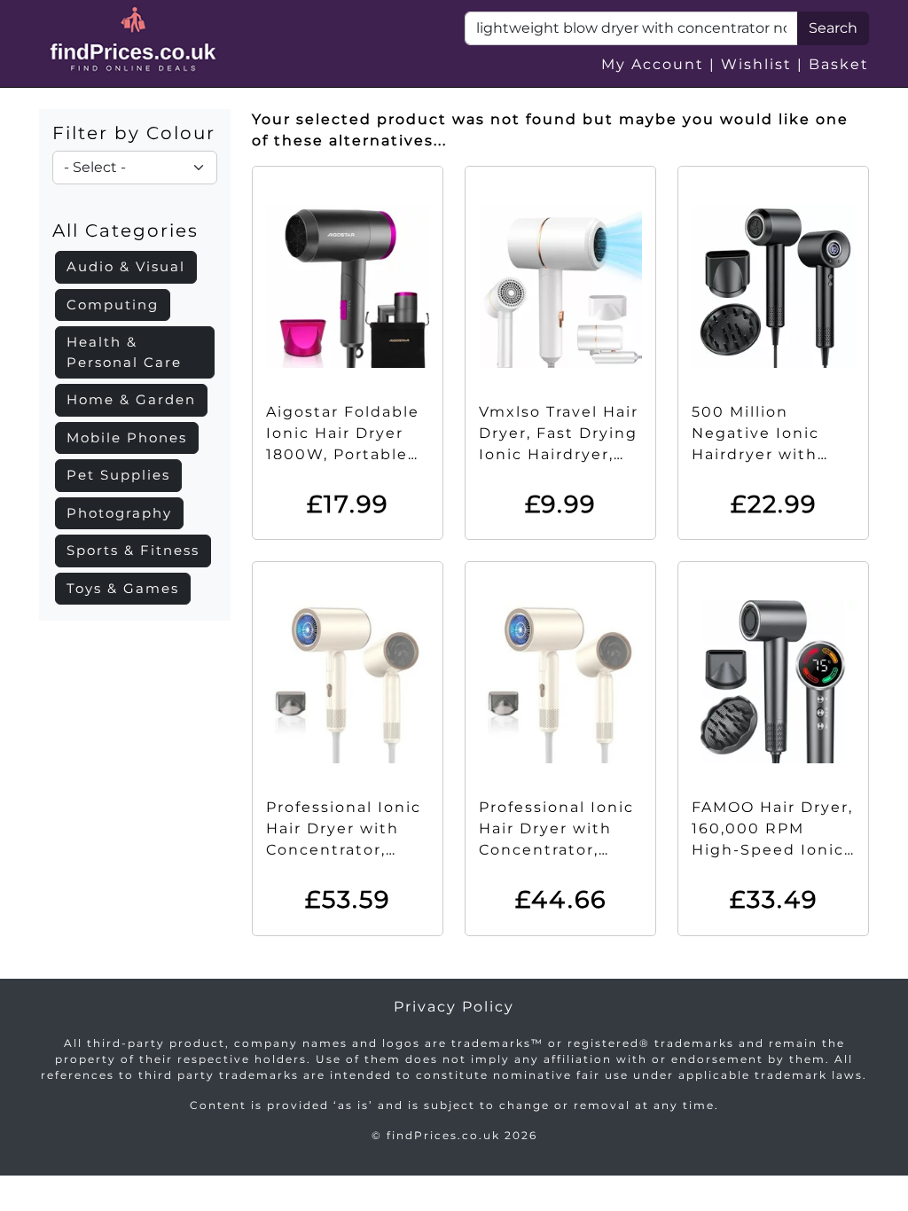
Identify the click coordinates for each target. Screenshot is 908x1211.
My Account (652, 64)
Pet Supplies (118, 474)
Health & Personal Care (124, 352)
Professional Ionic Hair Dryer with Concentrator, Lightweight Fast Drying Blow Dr (343, 850)
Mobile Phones (127, 437)
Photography (119, 512)
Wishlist (756, 64)
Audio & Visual (126, 266)
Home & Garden (131, 399)
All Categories (125, 230)
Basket (839, 64)
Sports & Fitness (133, 550)
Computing (113, 304)
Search (833, 28)
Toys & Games (123, 588)
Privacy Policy (454, 1006)
